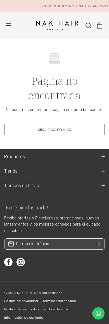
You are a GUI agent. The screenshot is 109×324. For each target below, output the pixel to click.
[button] (99, 25)
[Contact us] (98, 313)
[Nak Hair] (54, 25)
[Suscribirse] (98, 244)
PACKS (82, 6)
